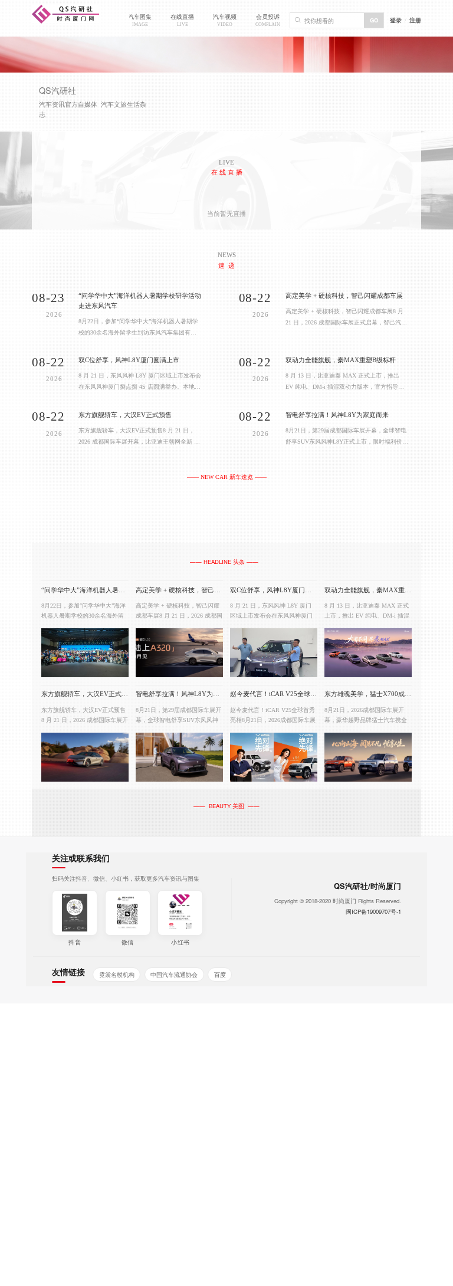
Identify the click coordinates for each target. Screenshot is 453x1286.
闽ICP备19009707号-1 (373, 911)
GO (374, 20)
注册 (415, 20)
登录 (396, 20)
